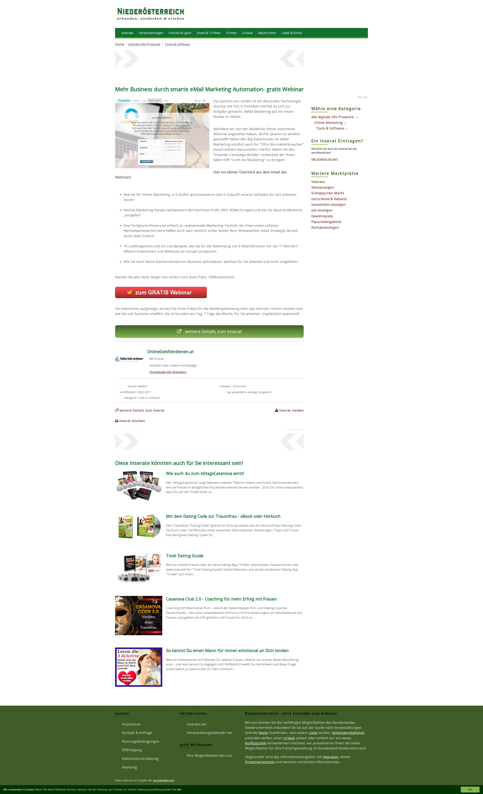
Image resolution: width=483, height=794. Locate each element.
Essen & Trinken (209, 33)
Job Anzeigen (321, 210)
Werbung (129, 767)
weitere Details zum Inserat (213, 331)
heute (263, 732)
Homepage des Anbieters (168, 372)
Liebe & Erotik (292, 33)
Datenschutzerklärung (140, 758)
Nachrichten (267, 33)
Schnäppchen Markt (327, 193)
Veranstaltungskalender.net (209, 732)
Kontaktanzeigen (325, 227)
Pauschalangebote (326, 221)
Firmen (231, 33)
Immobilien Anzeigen (328, 204)
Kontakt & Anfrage (137, 732)
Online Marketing (328, 122)
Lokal (313, 732)
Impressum (131, 724)
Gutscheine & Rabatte (329, 199)
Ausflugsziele (255, 743)
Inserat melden (291, 410)
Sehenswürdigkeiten (348, 732)
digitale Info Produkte (144, 44)
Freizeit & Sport (180, 33)
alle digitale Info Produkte (332, 117)
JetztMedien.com (163, 780)
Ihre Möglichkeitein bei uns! (209, 755)
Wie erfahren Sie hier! (324, 159)
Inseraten (330, 757)
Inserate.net (197, 724)
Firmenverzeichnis (260, 762)
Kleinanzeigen (322, 187)
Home (119, 44)
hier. (179, 789)
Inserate (127, 33)
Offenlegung (132, 750)
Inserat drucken (131, 420)
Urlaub (247, 33)
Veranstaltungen (151, 33)
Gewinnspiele (322, 216)
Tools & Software (177, 44)
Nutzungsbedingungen (140, 741)
